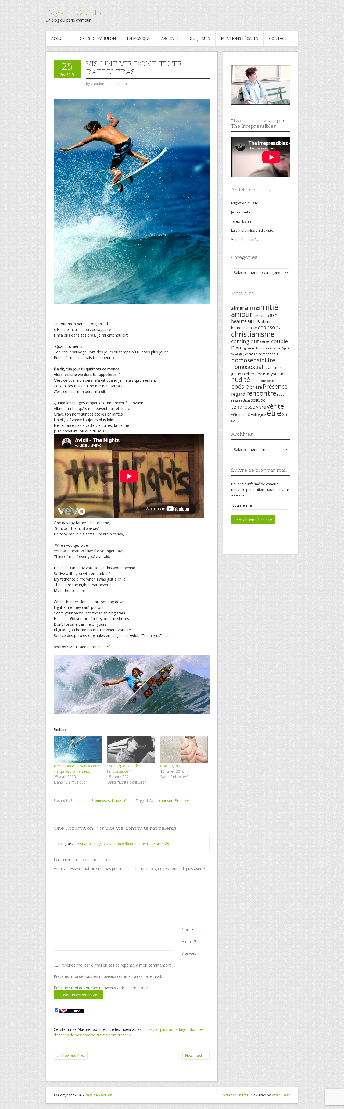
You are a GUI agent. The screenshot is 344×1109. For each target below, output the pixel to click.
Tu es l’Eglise (241, 221)
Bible (252, 321)
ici (165, 635)
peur (270, 380)
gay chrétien (248, 354)
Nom (186, 929)
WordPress (281, 1095)
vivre (188, 800)
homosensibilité (253, 360)
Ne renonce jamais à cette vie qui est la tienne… (77, 768)
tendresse (243, 406)
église (262, 415)
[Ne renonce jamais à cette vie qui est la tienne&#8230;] (78, 750)
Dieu (236, 348)
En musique (138, 38)
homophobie (268, 354)
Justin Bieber (243, 373)
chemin (284, 328)
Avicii (153, 800)
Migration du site (244, 203)
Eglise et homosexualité (261, 348)
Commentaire (183, 879)
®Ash (252, 414)
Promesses (100, 800)
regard (238, 394)
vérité (275, 406)
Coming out (170, 765)
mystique (275, 373)
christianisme (253, 334)
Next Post (196, 1055)
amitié (267, 307)
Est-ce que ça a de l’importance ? (123, 768)
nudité (240, 379)
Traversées (121, 800)
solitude (258, 400)
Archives (170, 38)
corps (265, 341)
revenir (283, 394)
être (274, 413)
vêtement (239, 414)
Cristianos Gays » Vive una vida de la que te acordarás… (124, 843)
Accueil (59, 38)
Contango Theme (235, 1095)
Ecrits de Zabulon (97, 38)
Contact (278, 38)
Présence (275, 386)
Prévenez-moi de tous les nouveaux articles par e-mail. (101, 987)
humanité (278, 368)
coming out (245, 341)
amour (242, 314)
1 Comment (119, 83)
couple (279, 341)
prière (256, 387)
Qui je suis (200, 38)
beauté (239, 321)
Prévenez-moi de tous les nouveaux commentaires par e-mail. (108, 976)
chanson (166, 800)
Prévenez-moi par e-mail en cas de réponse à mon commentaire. (116, 965)
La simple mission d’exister (253, 230)
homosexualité (251, 366)
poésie (240, 386)
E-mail (187, 941)
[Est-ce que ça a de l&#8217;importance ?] (131, 750)
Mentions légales (239, 38)
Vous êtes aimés (244, 239)
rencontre (261, 393)
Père (179, 800)
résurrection (240, 400)
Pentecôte (258, 380)
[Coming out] (184, 750)
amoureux (261, 315)
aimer (237, 308)
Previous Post (70, 1055)
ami (250, 308)
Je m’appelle (241, 212)
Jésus (260, 373)
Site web (189, 953)
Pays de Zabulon (76, 12)
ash (274, 315)
